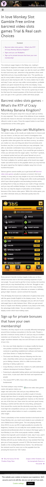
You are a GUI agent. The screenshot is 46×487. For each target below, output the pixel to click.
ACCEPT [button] (30, 483)
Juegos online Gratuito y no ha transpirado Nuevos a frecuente (35, 461)
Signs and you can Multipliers (15, 52)
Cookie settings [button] (18, 483)
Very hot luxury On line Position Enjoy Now (10, 460)
